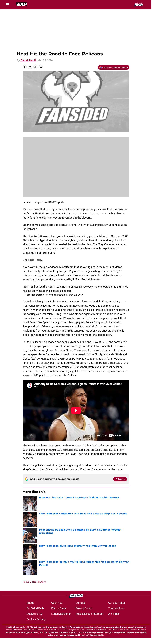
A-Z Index (113, 613)
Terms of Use (116, 608)
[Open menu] (8, 4)
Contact (80, 602)
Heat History (39, 581)
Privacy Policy (84, 608)
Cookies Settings (36, 619)
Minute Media (19, 627)
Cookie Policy (34, 613)
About (30, 602)
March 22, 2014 (74, 294)
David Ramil (28, 60)
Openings (56, 602)
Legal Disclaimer (61, 613)
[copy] (41, 67)
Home (26, 581)
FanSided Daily (35, 608)
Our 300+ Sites (116, 602)
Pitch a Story (58, 608)
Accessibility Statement (89, 613)
